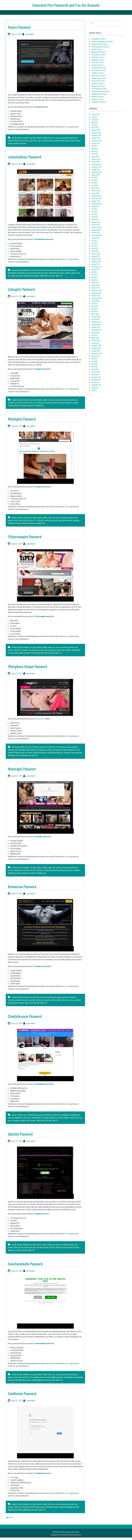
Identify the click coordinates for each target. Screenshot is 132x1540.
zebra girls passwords (64, 402)
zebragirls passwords (27, 405)
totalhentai (62, 1507)
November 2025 (96, 135)
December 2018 (96, 345)
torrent (20, 140)
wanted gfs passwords (66, 870)
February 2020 (96, 316)
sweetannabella (68, 1377)
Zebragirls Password (21, 289)
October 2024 (96, 169)
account (14, 137)
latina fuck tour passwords (68, 270)
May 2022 (95, 246)
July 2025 (94, 146)
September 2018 (97, 353)
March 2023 (95, 219)
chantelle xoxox (22, 1115)
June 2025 (95, 148)
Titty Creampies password (36, 650)
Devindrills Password (98, 60)
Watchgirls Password (22, 419)
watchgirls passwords (28, 523)
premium (10, 140)
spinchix (52, 1247)
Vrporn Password (19, 27)
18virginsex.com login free (55, 752)
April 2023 (95, 217)
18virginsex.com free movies (23, 752)
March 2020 (95, 314)
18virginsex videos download (27, 749)
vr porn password (47, 140)
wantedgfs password (14, 873)
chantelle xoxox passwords (52, 1115)
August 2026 (96, 114)
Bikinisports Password (98, 86)
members (39, 137)
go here (67, 127)
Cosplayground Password (99, 88)
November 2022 (96, 230)
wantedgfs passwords (28, 873)
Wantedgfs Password (22, 768)
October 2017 (96, 382)
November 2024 (96, 167)
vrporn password (75, 140)
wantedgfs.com (40, 836)
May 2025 (95, 151)
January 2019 (95, 343)
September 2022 (97, 235)
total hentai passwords (51, 1507)
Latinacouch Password (98, 81)
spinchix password (61, 1247)
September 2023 (97, 203)
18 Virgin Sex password (38, 747)
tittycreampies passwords (22, 652)
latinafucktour (12, 273)
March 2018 (95, 369)
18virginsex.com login (39, 752)
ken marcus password (47, 997)
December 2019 (96, 322)
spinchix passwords (73, 1247)
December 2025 (96, 133)
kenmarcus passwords (28, 1000)
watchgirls (76, 520)
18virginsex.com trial (14, 755)
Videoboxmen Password (99, 102)
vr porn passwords (59, 140)
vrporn (67, 140)
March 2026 (95, 127)
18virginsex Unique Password (27, 666)
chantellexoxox (65, 1115)
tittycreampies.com (42, 616)
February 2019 (96, 340)
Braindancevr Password (99, 67)
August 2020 (96, 301)
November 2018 (96, 348)
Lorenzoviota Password (98, 54)
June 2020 (95, 306)
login (34, 137)
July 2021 (94, 272)
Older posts (9, 1517)
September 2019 (97, 330)
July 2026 (94, 117)
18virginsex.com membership (73, 752)
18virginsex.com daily (59, 749)
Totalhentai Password (22, 1393)
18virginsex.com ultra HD (29, 755)
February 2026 (96, 130)
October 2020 (96, 295)
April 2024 (95, 185)
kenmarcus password (14, 1000)
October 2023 (96, 201)
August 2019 (95, 332)
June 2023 (95, 211)
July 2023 (94, 209)
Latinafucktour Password (24, 156)
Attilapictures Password (99, 78)
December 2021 (96, 259)
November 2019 (96, 324)
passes (58, 137)
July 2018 (94, 358)
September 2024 (97, 172)
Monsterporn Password (98, 75)
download (26, 137)
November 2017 (96, 379)
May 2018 (94, 364)
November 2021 (96, 261)
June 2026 (95, 119)
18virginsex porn (13, 749)
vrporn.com (39, 107)
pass (53, 137)
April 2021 (95, 280)
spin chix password (30, 1247)
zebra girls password (50, 402)
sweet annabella (23, 1377)
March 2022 (95, 251)
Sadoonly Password (97, 65)
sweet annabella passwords (54, 1377)
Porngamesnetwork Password (100, 91)
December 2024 (96, 164)
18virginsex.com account (44, 749)
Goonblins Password (98, 73)
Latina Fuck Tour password (51, 270)
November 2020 (96, 293)
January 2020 (96, 319)
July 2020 (94, 303)
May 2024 (95, 183)
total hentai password (37, 1507)
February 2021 (96, 285)
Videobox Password (97, 99)
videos (31, 140)
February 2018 (96, 372)
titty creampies (22, 650)
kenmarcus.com (40, 966)
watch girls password (51, 520)
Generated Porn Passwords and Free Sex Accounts (66, 5)
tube (27, 140)
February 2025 (96, 159)
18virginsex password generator (68, 747)
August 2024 (96, 175)
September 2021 (97, 267)
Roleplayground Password (99, 94)
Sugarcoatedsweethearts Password (102, 41)
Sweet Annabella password (37, 1377)
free (30, 137)
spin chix (20, 1247)
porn (76, 137)
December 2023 (96, 196)
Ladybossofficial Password (99, 44)
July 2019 (94, 335)
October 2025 (96, 138)
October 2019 (96, 327)
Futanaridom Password (98, 70)
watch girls (40, 520)
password (64, 137)
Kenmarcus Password (22, 886)
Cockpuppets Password (98, 39)
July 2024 (94, 177)
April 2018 (95, 366)
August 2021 (95, 269)
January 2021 (95, 288)
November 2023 (96, 198)
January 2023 (96, 225)
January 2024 (96, 193)
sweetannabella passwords (22, 1380)
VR (35, 140)
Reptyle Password (97, 49)
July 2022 (94, 240)
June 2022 (95, 243)
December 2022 (96, 227)
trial (24, 140)
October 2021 (96, 264)
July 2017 (94, 390)
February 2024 (96, 190)
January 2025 (96, 161)
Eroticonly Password (98, 62)
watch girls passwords (65, 520)
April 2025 (95, 154)
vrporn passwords (13, 143)
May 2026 (95, 122)
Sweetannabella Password (25, 1263)
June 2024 (95, 180)
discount (19, 137)
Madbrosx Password (98, 96)
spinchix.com (39, 1213)
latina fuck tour (37, 270)
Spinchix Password (20, 1134)
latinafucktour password (24, 273)
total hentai (26, 1507)
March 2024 (95, 188)
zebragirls (75, 402)
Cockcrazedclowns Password (100, 46)
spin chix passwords (43, 1247)
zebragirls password (14, 405)
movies (49, 137)
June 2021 (95, 274)
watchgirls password (14, 523)
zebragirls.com (40, 369)
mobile (45, 137)
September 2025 (97, 140)
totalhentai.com (40, 1473)
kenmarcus (73, 997)
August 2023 (96, 206)
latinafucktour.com (42, 239)
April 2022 (95, 248)
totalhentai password (72, 1507)
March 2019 (95, 337)
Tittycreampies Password (24, 536)
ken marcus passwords (62, 997)
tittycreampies (66, 650)
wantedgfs (77, 870)
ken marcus (36, 997)
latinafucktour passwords (40, 273)
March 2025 (95, 156)
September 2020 (97, 298)
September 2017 (96, 385)
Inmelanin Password (97, 83)
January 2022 (96, 256)
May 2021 (94, 277)
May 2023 (95, 214)
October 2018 (96, 351)
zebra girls (40, 402)
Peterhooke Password (98, 57)
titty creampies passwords (53, 650)
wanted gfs (40, 870)
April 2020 (95, 311)
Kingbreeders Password (99, 52)
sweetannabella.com (42, 1343)
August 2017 (95, 387)
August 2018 (95, 356)
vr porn (39, 140)
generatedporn (29, 34)
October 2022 (96, 232)
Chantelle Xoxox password (35, 1115)
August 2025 (96, 143)
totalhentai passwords (14, 1509)
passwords (71, 137)
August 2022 (96, 238)
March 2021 (95, 282)
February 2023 (96, 222)
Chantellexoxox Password (25, 1016)
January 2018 (95, 374)
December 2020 (96, 290)
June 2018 (95, 361)
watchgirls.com (40, 486)
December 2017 (96, 377)
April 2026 (95, 125)
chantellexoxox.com (42, 1084)
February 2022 (96, 253)
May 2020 (95, 309)
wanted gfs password (51, 870)
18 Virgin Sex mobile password (21, 747)
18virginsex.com (40, 718)
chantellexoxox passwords (22, 1117)
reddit (15, 140)
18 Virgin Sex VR (52, 747)
